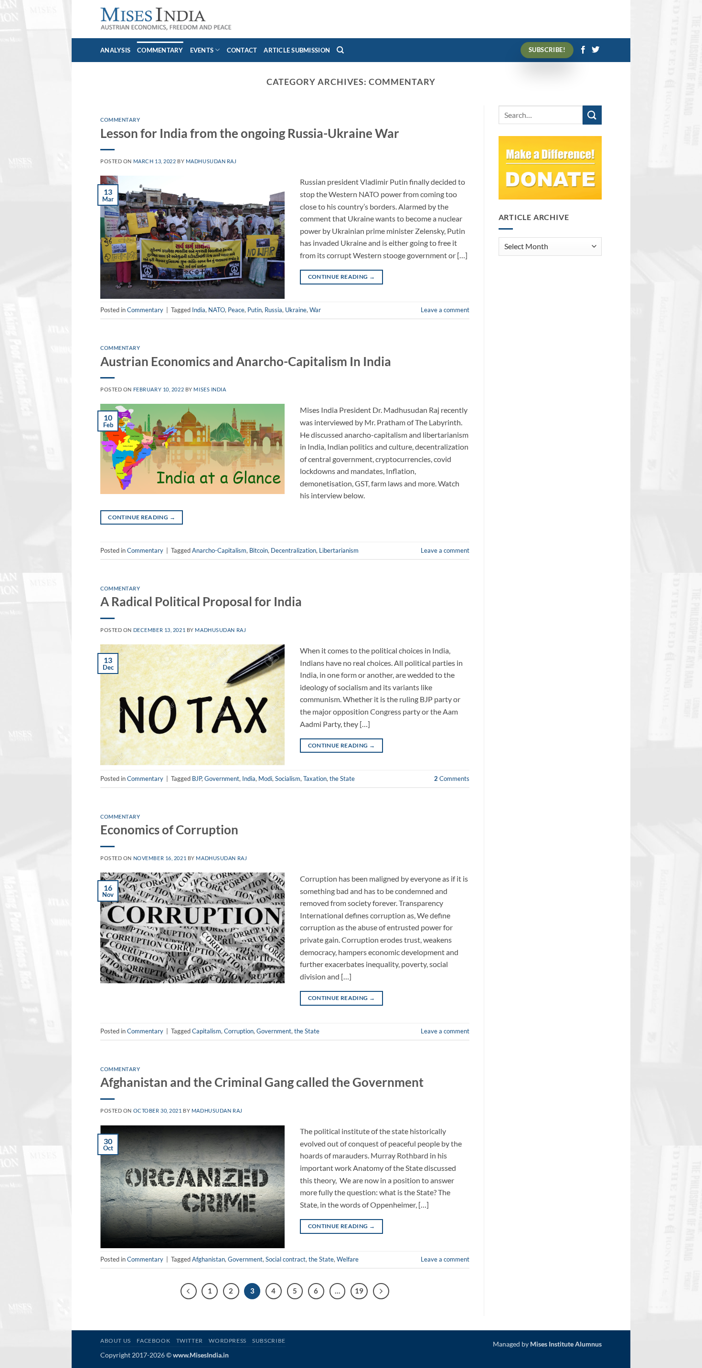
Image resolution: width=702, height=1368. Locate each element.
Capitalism (206, 1031)
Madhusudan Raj (211, 161)
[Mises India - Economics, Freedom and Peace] (166, 19)
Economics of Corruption (169, 829)
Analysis (115, 50)
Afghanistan (208, 1259)
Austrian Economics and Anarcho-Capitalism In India (245, 361)
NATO (216, 310)
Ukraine (296, 310)
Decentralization (293, 550)
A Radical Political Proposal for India (201, 601)
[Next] (381, 1291)
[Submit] (592, 114)
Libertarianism (339, 550)
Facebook (153, 1340)
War (315, 310)
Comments (451, 778)
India (198, 310)
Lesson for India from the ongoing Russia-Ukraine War (249, 133)
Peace (236, 310)
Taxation (315, 778)
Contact (242, 50)
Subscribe (269, 1340)
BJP (197, 778)
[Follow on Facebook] (583, 50)
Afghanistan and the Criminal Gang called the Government (262, 1082)
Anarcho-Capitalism (219, 550)
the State (342, 778)
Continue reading (341, 276)
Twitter (189, 1340)
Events (202, 50)
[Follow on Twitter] (595, 50)
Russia (273, 310)
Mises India (209, 389)
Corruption (239, 1031)
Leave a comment (445, 310)
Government (221, 778)
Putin (254, 310)
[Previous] (189, 1291)
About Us (115, 1340)
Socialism (287, 778)
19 (359, 1290)
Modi (265, 778)
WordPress (227, 1340)
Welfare (348, 1259)
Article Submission (297, 50)
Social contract (286, 1259)
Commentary (160, 50)
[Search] (340, 50)
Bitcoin (258, 550)
